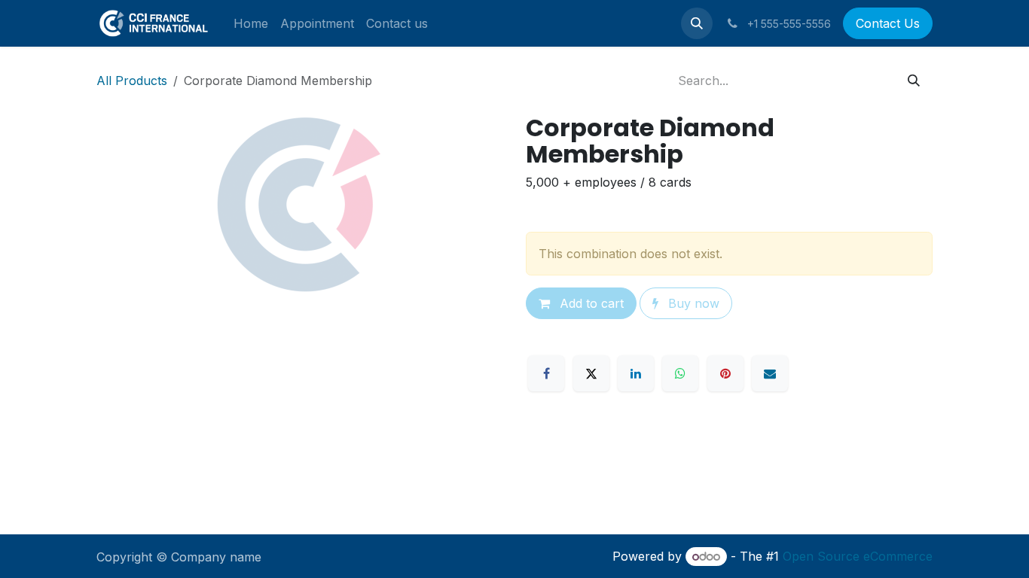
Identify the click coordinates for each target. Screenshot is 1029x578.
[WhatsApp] (680, 373)
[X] (591, 373)
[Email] (770, 373)
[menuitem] (250, 23)
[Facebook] (546, 373)
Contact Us (888, 23)
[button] (697, 23)
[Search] (914, 80)
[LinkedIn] (636, 373)
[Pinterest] (725, 373)
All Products (131, 80)
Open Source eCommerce (858, 556)
